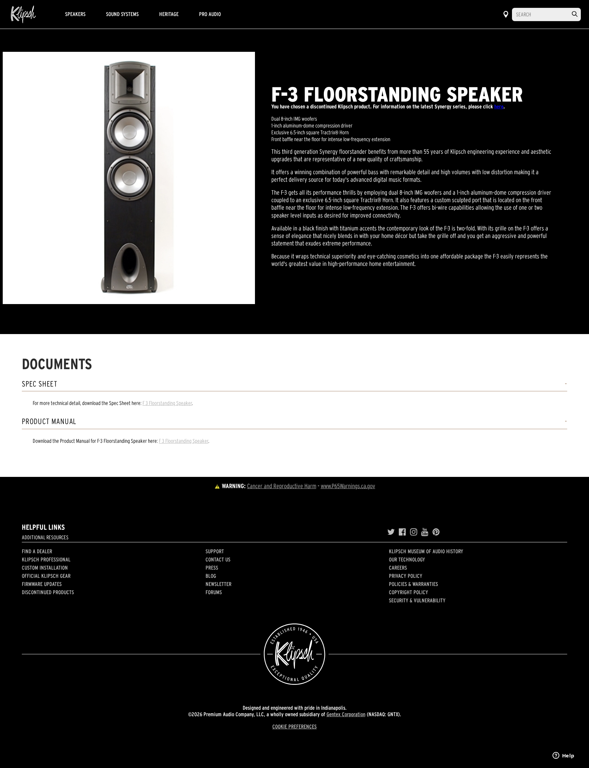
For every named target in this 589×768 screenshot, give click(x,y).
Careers (398, 567)
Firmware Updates (42, 584)
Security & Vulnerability (417, 600)
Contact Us (218, 559)
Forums (214, 592)
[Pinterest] (436, 532)
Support (215, 551)
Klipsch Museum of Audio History (426, 551)
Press (212, 567)
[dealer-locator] (505, 14)
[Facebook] (402, 532)
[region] (129, 178)
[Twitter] (391, 532)
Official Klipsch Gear (46, 576)
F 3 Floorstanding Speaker (167, 403)
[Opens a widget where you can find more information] (563, 756)
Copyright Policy (408, 592)
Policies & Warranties (413, 584)
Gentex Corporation (346, 714)
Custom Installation (45, 567)
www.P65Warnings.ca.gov (348, 486)
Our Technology (407, 559)
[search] (574, 14)
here (498, 106)
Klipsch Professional (46, 559)
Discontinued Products (48, 592)
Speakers (75, 14)
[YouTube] (424, 532)
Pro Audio (210, 14)
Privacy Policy (405, 576)
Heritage (169, 14)
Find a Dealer (37, 551)
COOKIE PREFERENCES (294, 726)
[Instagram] (413, 532)
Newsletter (218, 584)
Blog (211, 576)
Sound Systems (122, 14)
